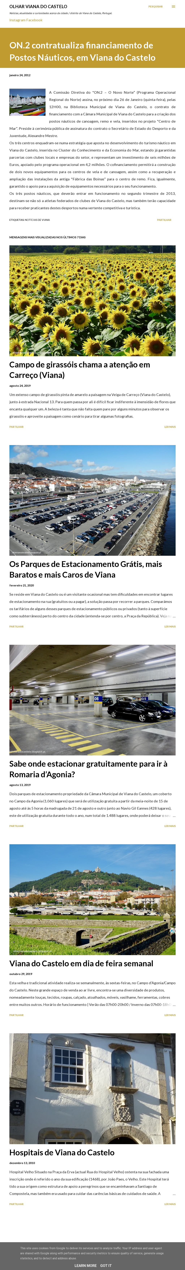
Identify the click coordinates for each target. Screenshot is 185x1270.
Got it (106, 1266)
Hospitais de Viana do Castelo (62, 1152)
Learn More (86, 1266)
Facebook (34, 20)
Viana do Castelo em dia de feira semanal (81, 963)
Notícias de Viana (37, 219)
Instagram (17, 20)
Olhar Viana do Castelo (38, 6)
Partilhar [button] (164, 219)
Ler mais (170, 426)
